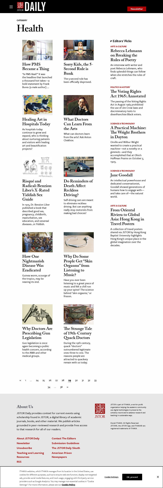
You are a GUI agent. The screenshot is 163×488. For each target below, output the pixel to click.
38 (61, 387)
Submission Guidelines (65, 443)
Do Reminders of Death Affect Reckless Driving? (78, 188)
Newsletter (137, 9)
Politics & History (120, 87)
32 (89, 380)
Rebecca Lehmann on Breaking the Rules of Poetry (126, 56)
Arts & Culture (118, 46)
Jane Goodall (121, 175)
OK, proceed (132, 476)
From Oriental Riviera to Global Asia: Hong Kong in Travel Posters (127, 217)
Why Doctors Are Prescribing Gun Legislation (37, 334)
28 (63, 380)
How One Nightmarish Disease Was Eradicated (33, 264)
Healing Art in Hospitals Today (36, 122)
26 (50, 380)
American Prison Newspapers (62, 455)
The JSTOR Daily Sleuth (66, 448)
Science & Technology (122, 123)
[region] (81, 477)
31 (83, 380)
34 (49, 387)
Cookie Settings (112, 476)
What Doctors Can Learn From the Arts (78, 124)
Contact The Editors (64, 438)
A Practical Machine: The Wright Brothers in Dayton (128, 133)
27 (56, 380)
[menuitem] (136, 9)
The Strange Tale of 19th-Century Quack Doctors (78, 334)
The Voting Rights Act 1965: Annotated (128, 94)
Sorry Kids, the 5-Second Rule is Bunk (78, 69)
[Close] (157, 476)
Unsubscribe (24, 448)
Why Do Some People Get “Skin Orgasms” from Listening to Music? (78, 266)
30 (76, 380)
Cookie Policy (68, 484)
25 (44, 380)
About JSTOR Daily (28, 438)
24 (37, 380)
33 (95, 380)
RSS (19, 462)
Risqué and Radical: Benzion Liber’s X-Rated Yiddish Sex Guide (36, 190)
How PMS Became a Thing (35, 67)
